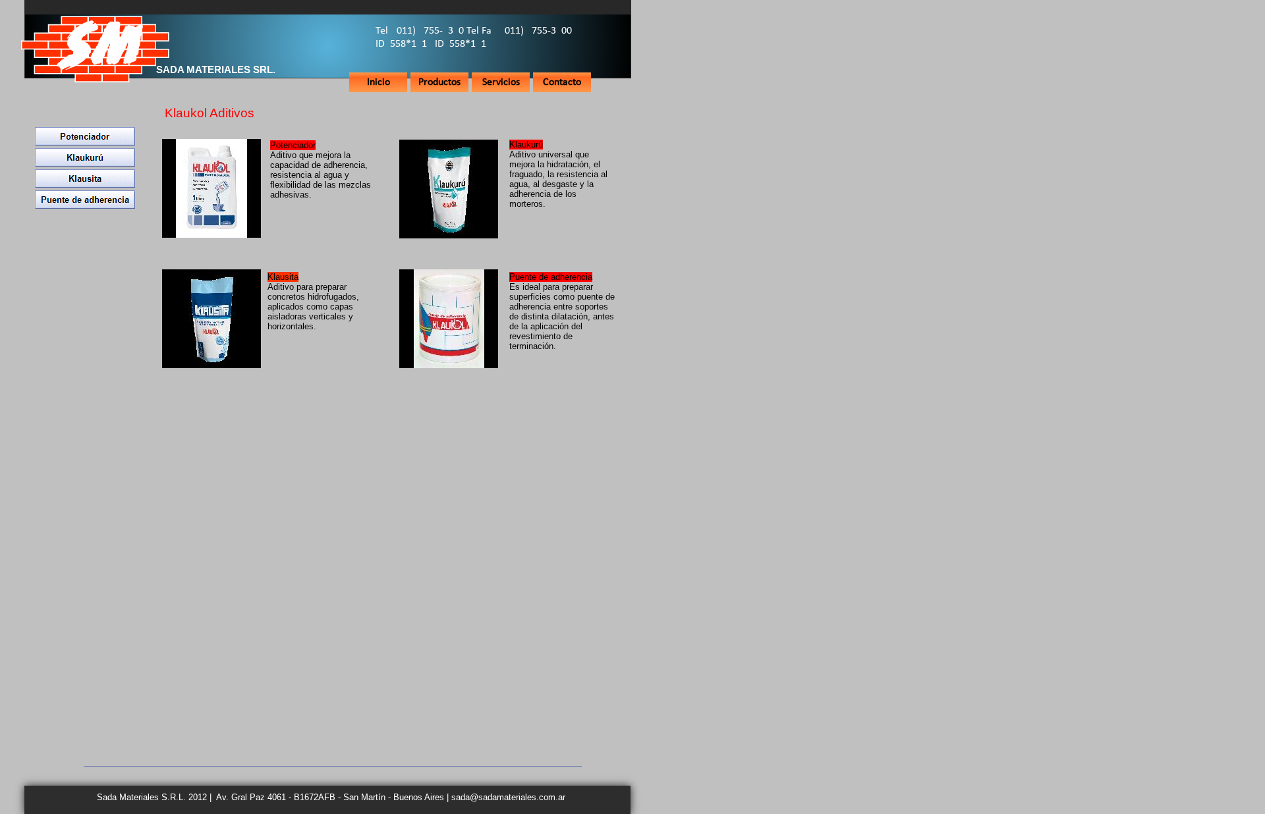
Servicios (501, 82)
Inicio (378, 82)
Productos (439, 82)
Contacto (562, 82)
